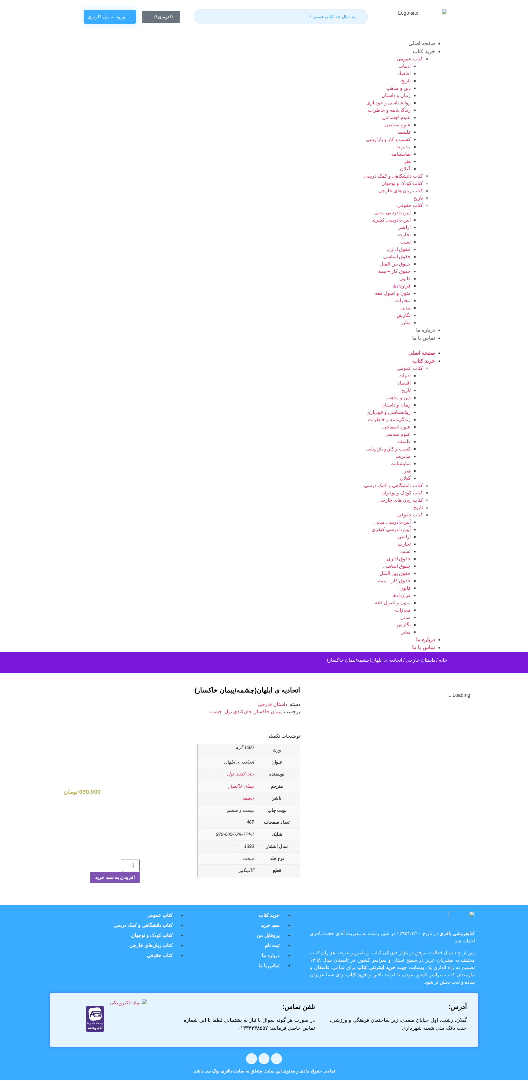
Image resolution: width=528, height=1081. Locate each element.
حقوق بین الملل (395, 263)
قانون (405, 278)
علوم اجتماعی (396, 117)
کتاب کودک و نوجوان (402, 183)
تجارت (404, 234)
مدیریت (403, 146)
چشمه (215, 711)
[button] (264, 345)
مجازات (403, 300)
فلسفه (404, 132)
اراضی (404, 227)
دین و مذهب (398, 88)
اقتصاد (404, 73)
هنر (407, 161)
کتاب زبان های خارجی (400, 190)
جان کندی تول (240, 773)
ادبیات (404, 66)
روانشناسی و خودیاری (388, 102)
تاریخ (406, 80)
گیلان (405, 168)
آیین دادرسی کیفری (391, 219)
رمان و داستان (396, 95)
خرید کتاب (424, 51)
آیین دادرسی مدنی (392, 212)
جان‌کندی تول (238, 711)
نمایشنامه (401, 154)
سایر (406, 322)
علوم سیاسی (397, 124)
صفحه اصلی (422, 43)
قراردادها (401, 285)
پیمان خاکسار (267, 711)
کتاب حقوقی (410, 205)
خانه (443, 660)
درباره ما (425, 330)
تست (405, 241)
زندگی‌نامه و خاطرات (389, 110)
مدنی (405, 307)
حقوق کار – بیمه (394, 271)
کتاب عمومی (410, 58)
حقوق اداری (399, 249)
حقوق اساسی (397, 256)
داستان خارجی (420, 660)
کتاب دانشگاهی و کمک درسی (393, 176)
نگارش (404, 315)
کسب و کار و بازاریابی (388, 139)
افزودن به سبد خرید (115, 877)
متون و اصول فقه (393, 293)
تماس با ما (423, 338)
